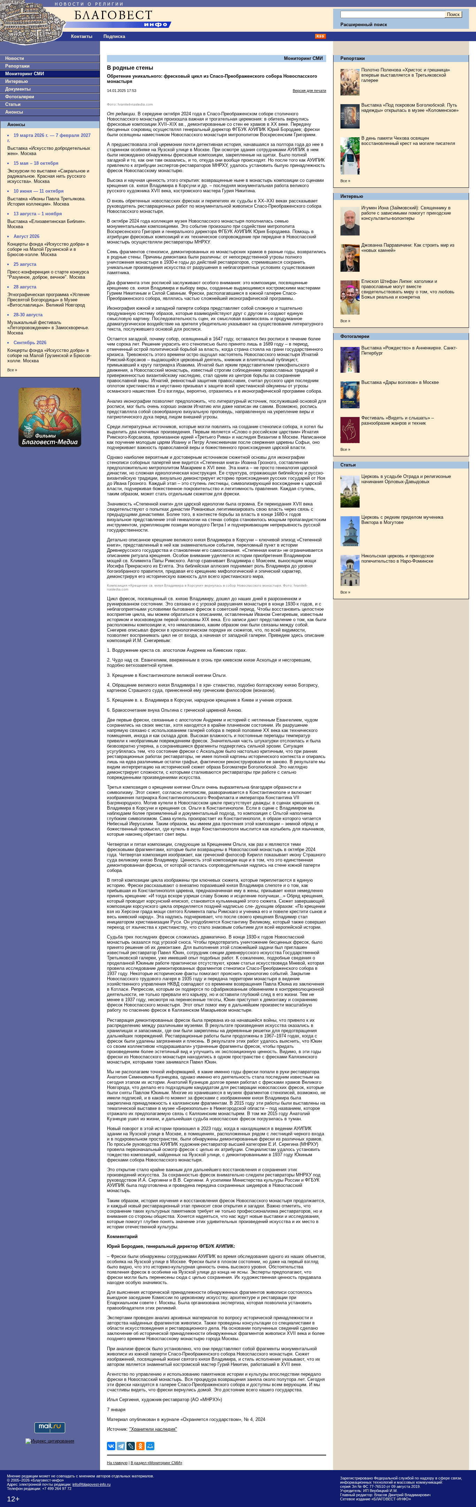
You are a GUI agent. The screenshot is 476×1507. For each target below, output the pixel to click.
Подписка (114, 36)
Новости (14, 58)
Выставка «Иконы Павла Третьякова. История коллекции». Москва (46, 201)
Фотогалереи (19, 96)
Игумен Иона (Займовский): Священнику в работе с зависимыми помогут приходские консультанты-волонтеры (406, 213)
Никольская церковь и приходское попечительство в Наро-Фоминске (397, 558)
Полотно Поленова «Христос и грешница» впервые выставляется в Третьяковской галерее (405, 75)
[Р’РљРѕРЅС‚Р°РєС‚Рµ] (111, 1446)
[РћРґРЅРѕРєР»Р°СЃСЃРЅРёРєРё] (140, 1446)
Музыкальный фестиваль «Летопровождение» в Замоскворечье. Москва (48, 327)
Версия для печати (309, 90)
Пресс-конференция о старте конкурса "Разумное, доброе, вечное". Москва (48, 274)
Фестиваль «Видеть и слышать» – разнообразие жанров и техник (397, 420)
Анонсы (14, 112)
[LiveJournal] (130, 1446)
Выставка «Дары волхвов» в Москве (400, 382)
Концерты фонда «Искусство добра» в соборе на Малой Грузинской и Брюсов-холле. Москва (49, 355)
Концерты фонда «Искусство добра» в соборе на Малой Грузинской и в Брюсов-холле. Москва (48, 249)
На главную (117, 1463)
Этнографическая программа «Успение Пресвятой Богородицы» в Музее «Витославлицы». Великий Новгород (48, 300)
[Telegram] (121, 1446)
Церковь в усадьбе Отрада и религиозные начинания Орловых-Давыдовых (406, 479)
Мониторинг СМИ (24, 73)
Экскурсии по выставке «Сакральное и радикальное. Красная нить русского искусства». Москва (48, 176)
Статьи (13, 104)
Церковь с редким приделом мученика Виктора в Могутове (402, 520)
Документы (18, 89)
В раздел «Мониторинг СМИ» (156, 1463)
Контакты (81, 36)
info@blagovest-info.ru (91, 1484)
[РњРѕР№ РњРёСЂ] (150, 1446)
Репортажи (17, 66)
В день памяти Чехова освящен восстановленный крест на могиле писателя (408, 141)
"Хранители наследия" (153, 1429)
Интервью (16, 81)
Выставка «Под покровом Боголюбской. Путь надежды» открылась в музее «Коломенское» (410, 107)
